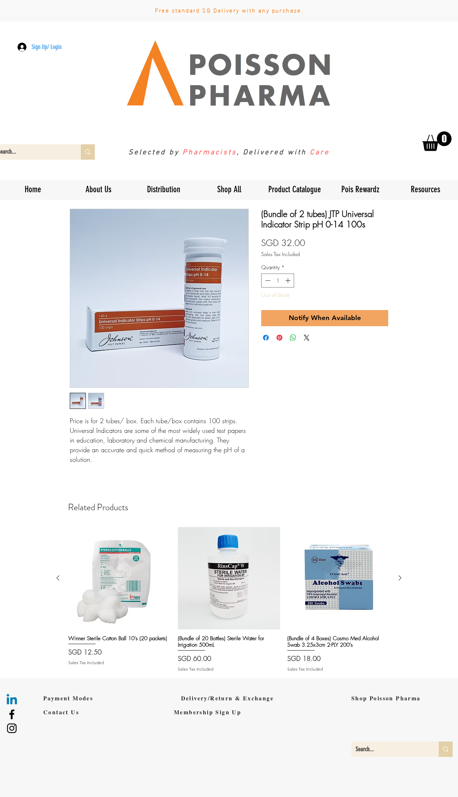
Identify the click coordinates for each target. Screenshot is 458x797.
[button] (308, 340)
